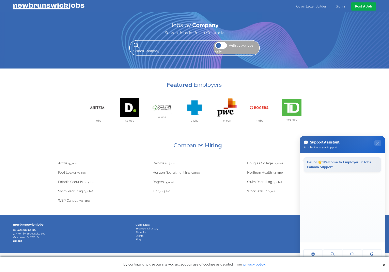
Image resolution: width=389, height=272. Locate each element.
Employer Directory (147, 228)
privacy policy (254, 264)
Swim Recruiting (264, 182)
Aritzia (67, 163)
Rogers (163, 182)
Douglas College (265, 163)
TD (161, 191)
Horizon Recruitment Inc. (176, 173)
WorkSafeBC (261, 191)
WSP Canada (74, 200)
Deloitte (164, 163)
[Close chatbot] (377, 143)
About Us (141, 232)
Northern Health (265, 173)
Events (139, 236)
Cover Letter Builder (311, 6)
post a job (363, 6)
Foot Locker (72, 173)
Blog (138, 239)
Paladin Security (76, 182)
